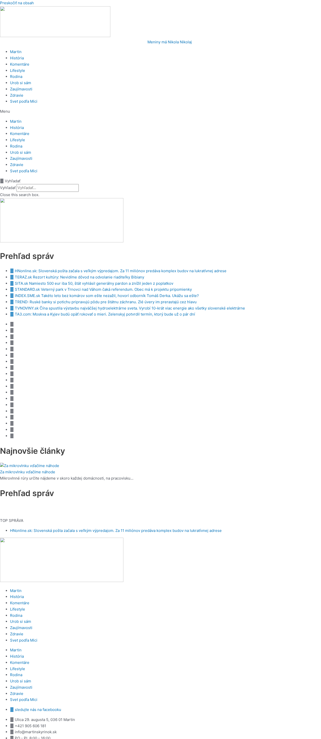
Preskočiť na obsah (17, 3)
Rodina (16, 76)
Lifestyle (17, 70)
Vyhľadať (8, 187)
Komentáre (19, 64)
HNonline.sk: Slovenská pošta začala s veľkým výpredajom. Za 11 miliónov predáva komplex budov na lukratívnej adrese (116, 530)
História (17, 58)
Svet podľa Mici (23, 101)
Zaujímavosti (21, 89)
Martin (16, 51)
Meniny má (169, 42)
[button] (160, 111)
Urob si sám (20, 82)
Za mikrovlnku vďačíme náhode (27, 472)
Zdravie (16, 95)
